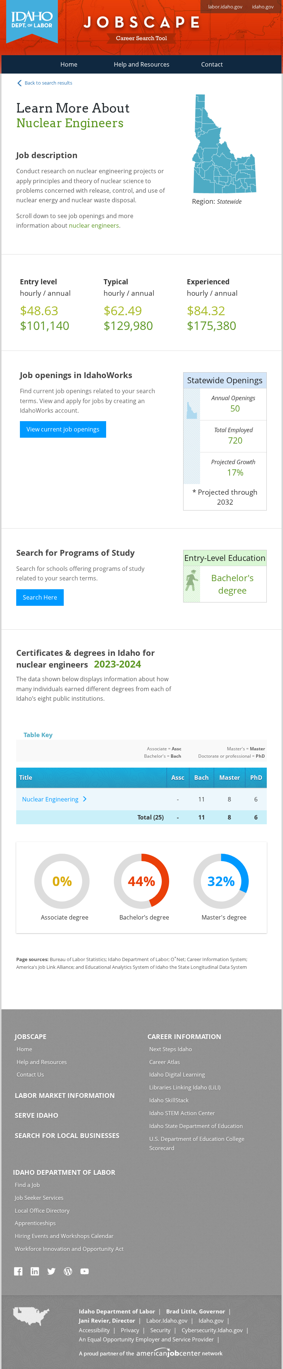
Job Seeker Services (39, 1197)
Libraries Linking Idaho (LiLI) (184, 1087)
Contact (212, 64)
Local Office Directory (42, 1210)
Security (160, 1330)
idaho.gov (263, 6)
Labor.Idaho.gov (167, 1320)
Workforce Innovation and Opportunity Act (69, 1248)
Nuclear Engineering (51, 799)
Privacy (130, 1330)
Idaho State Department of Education (196, 1126)
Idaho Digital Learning (177, 1074)
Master (229, 778)
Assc (177, 778)
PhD (256, 778)
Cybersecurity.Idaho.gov (212, 1330)
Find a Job (27, 1184)
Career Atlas (164, 1062)
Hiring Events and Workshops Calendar (64, 1236)
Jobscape (30, 1036)
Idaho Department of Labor (64, 1172)
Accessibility (94, 1330)
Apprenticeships (35, 1223)
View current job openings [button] (63, 429)
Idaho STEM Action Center (182, 1113)
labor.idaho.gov (225, 6)
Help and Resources (142, 64)
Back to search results (48, 82)
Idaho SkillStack (169, 1100)
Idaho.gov (211, 1320)
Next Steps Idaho (170, 1049)
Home (68, 64)
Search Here (40, 597)
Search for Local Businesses (67, 1135)
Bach (201, 778)
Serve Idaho (36, 1115)
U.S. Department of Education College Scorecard (196, 1143)
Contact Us (30, 1074)
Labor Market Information (65, 1095)
